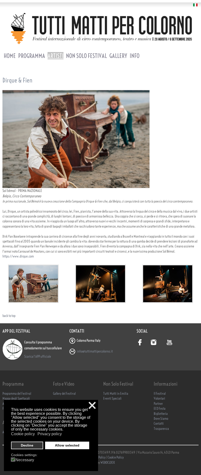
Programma (31, 56)
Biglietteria (161, 414)
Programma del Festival (16, 394)
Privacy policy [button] (50, 434)
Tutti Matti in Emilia (115, 394)
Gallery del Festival (64, 394)
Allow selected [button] (67, 445)
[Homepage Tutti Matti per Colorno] (100, 28)
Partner (158, 404)
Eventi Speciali (112, 398)
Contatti (159, 423)
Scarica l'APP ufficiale (37, 356)
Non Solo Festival (86, 56)
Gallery (118, 56)
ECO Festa (159, 409)
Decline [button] (27, 445)
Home (10, 56)
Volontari (159, 398)
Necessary (24, 460)
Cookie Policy (116, 457)
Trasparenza (161, 429)
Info (134, 56)
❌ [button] (92, 405)
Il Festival (160, 394)
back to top (8, 316)
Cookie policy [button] (23, 434)
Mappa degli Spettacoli (16, 398)
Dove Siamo (161, 419)
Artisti (55, 56)
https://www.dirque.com (18, 256)
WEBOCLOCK (107, 463)
